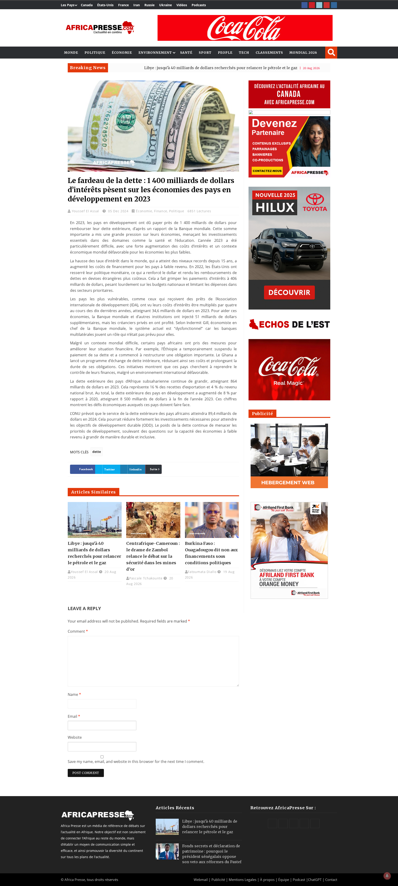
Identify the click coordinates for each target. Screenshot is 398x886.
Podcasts (199, 5)
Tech (244, 52)
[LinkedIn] (319, 5)
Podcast (299, 879)
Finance (160, 211)
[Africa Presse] (100, 27)
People (225, 52)
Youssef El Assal (86, 211)
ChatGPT (315, 879)
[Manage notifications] (387, 876)
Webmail (201, 879)
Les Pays (67, 5)
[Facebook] (304, 5)
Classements (269, 52)
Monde (71, 52)
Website (75, 737)
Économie (122, 52)
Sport (205, 52)
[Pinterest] (312, 5)
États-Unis (105, 5)
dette (96, 451)
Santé (186, 52)
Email (74, 716)
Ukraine (165, 5)
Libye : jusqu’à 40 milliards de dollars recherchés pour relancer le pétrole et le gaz (191, 67)
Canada (87, 5)
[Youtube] (327, 5)
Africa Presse (74, 879)
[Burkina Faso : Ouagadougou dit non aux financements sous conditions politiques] (212, 520)
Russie (149, 5)
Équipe (284, 879)
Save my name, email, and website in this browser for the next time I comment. (136, 761)
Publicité (218, 879)
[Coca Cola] (245, 28)
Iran (136, 5)
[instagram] (334, 5)
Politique (95, 52)
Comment (78, 631)
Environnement (155, 52)
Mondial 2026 (303, 52)
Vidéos (181, 5)
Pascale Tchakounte (146, 578)
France (123, 5)
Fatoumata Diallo (202, 572)
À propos (267, 879)
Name (74, 694)
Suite (154, 469)
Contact (331, 879)
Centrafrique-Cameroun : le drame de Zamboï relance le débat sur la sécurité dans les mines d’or (153, 556)
